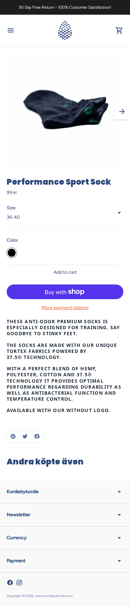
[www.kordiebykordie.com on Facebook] (10, 582)
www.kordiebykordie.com (54, 596)
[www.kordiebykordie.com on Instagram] (19, 582)
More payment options (65, 308)
